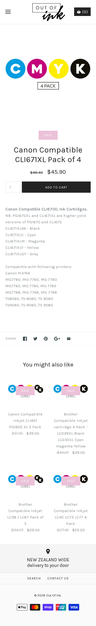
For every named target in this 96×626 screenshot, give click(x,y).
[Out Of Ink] (48, 12)
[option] (48, 72)
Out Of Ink (53, 595)
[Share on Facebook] (25, 339)
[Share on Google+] (57, 339)
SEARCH (34, 578)
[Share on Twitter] (35, 339)
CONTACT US (58, 578)
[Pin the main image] (46, 339)
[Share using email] (69, 339)
